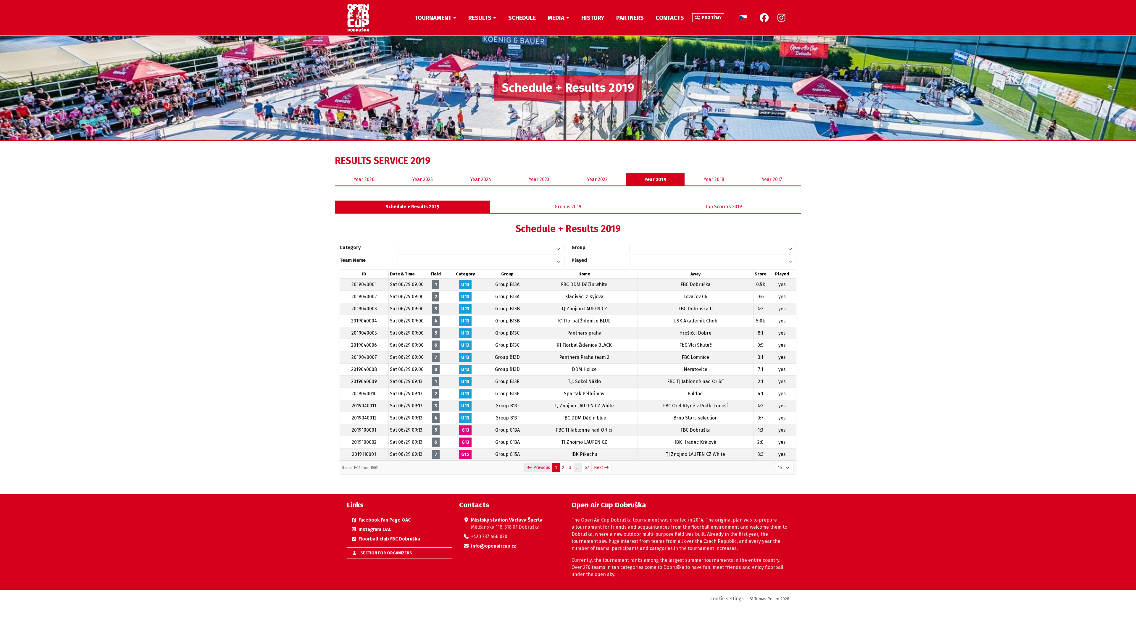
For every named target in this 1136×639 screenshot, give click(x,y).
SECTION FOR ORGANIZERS (385, 553)
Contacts (670, 17)
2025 (422, 179)
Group (578, 247)
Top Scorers (723, 206)
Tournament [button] (433, 17)
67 (587, 467)
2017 (772, 179)
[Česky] (743, 18)
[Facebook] (764, 18)
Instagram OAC (375, 529)
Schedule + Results (412, 206)
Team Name (353, 260)
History (592, 17)
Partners (630, 17)
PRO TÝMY (711, 17)
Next (599, 467)
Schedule (522, 17)
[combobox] (477, 249)
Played (579, 260)
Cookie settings (727, 598)
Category (350, 247)
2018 (713, 179)
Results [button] (479, 17)
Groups (568, 206)
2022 (597, 179)
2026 (364, 179)
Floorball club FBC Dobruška (389, 539)
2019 (656, 179)
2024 (480, 179)
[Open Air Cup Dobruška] (358, 18)
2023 (539, 179)
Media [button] (556, 17)
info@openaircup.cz (493, 546)
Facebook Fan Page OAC (385, 520)
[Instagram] (781, 18)
